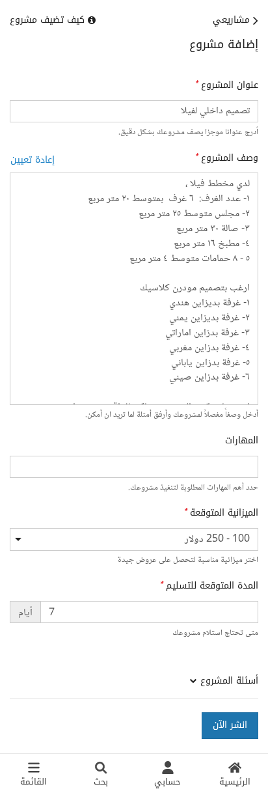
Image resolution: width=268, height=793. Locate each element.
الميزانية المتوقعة (224, 513)
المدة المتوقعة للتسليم (212, 585)
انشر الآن (230, 725)
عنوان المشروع (229, 85)
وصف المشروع (229, 158)
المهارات (241, 440)
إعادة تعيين (32, 160)
